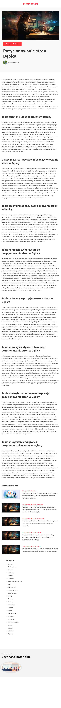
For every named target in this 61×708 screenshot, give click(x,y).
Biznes (10, 564)
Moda (10, 584)
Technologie (12, 613)
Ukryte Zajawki (13, 622)
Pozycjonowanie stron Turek (31, 546)
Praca (10, 596)
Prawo (10, 599)
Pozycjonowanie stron (29, 491)
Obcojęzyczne (12, 593)
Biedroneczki (30, 3)
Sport (10, 610)
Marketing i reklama (12, 44)
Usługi (10, 628)
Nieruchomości (13, 590)
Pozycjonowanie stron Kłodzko (32, 532)
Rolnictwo (11, 605)
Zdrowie (11, 634)
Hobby (10, 576)
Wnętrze (11, 631)
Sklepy (10, 608)
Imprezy (11, 578)
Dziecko (10, 570)
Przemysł (11, 602)
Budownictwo (12, 567)
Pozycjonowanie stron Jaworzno (32, 504)
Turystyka (11, 619)
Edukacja (11, 573)
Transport (11, 616)
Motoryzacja (12, 587)
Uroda (10, 625)
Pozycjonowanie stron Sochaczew (33, 518)
